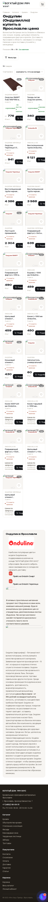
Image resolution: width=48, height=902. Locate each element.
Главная (6, 12)
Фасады (6, 829)
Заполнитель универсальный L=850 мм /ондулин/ (34, 361)
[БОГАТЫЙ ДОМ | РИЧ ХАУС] (19, 4)
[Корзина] (42, 4)
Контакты (6, 854)
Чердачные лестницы (12, 836)
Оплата (6, 861)
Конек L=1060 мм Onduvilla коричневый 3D (34, 317)
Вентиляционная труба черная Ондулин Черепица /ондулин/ (13, 190)
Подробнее (22, 287)
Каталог (15, 12)
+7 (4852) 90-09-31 (11, 804)
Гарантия (6, 868)
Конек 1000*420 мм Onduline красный (12, 405)
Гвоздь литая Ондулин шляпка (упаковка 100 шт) (35, 98)
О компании (8, 857)
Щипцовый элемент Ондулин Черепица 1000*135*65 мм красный (12, 496)
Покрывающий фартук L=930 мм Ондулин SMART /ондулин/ (12, 274)
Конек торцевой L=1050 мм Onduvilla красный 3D (34, 405)
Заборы (6, 840)
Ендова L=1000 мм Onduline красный (34, 274)
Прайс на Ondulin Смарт (24, 576)
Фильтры (12, 57)
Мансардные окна (10, 833)
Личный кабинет (10, 889)
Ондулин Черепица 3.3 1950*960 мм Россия (11, 146)
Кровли (25, 12)
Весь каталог (8, 885)
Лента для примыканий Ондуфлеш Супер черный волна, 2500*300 (12, 232)
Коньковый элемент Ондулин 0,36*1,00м (10, 361)
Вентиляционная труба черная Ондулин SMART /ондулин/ (35, 190)
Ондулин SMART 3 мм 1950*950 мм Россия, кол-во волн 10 (12, 98)
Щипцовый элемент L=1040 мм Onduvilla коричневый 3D (34, 450)
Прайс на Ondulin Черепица (25, 584)
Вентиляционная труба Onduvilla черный (35, 146)
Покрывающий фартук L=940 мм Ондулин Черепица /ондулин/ (35, 232)
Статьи (6, 871)
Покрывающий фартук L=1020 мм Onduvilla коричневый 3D (12, 450)
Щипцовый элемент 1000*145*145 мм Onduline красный (12, 317)
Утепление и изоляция (12, 826)
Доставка (7, 864)
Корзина (6, 882)
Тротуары (7, 843)
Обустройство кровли (12, 822)
